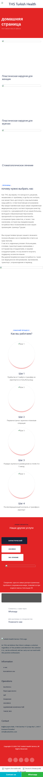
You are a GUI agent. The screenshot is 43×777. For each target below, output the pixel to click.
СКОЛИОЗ (7, 703)
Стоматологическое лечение (17, 165)
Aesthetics (7, 687)
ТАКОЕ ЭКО (7, 711)
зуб (4, 695)
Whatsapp (32, 774)
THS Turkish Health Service (27, 746)
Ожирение (7, 699)
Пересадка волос (9, 691)
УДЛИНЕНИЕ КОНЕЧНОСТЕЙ (13, 707)
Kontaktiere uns (9, 671)
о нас (5, 667)
